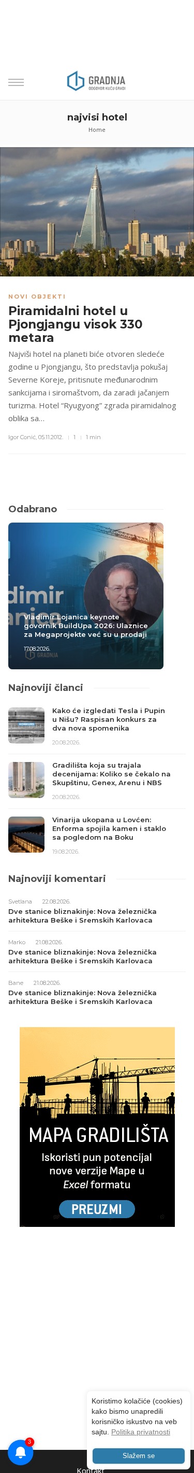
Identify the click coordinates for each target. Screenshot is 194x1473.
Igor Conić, (22, 437)
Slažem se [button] (139, 1456)
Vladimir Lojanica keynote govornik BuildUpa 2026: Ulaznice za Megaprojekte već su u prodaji (86, 625)
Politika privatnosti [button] (140, 1432)
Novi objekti (37, 296)
